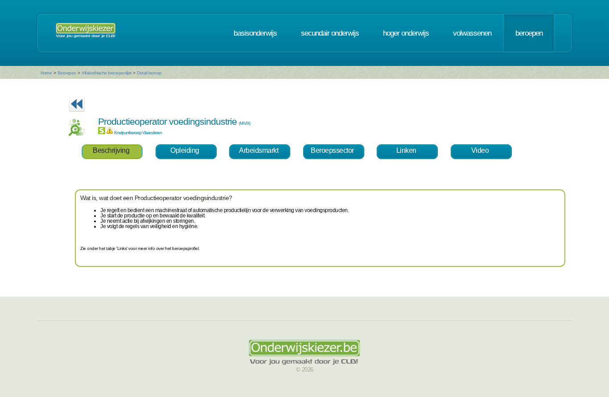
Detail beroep (149, 72)
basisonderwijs (255, 33)
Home (46, 72)
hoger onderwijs (406, 33)
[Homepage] (85, 33)
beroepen (529, 33)
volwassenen (472, 33)
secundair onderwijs (330, 33)
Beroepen (67, 72)
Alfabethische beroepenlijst (107, 72)
